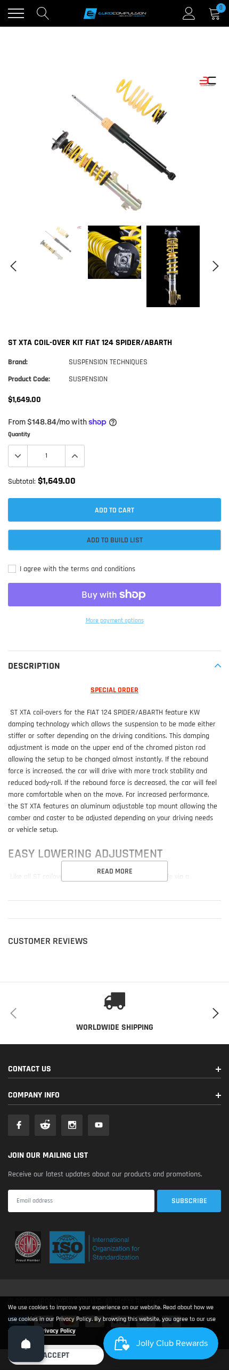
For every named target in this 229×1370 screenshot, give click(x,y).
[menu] (16, 13)
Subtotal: (22, 481)
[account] (189, 13)
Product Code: (29, 379)
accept (56, 1355)
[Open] (26, 1344)
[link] (56, 243)
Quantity (19, 434)
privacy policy (57, 1331)
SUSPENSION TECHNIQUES (108, 362)
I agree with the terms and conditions (76, 569)
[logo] (114, 13)
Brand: (18, 362)
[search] (43, 13)
